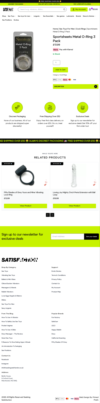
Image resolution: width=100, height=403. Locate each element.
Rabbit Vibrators (7, 292)
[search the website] (64, 9)
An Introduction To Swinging (12, 346)
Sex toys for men (24, 16)
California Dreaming (58, 338)
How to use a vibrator (10, 317)
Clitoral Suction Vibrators (10, 283)
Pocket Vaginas (7, 325)
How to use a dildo (9, 330)
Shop (4, 16)
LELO (53, 325)
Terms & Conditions (59, 275)
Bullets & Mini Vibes (8, 279)
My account (56, 287)
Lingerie (37, 16)
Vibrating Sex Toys (8, 275)
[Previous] (48, 215)
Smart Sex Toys (7, 338)
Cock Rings (81, 29)
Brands (78, 16)
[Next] (52, 215)
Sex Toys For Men (67, 29)
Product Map (56, 292)
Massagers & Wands (9, 287)
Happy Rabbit (56, 330)
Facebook (5, 359)
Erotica (16, 20)
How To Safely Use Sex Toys (12, 321)
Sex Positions (7, 20)
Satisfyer (55, 321)
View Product (25, 206)
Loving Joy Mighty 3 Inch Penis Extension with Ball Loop (74, 193)
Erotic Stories (56, 271)
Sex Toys (11, 16)
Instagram (5, 364)
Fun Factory (56, 317)
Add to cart (60, 70)
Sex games (61, 16)
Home (55, 29)
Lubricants (70, 16)
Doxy (53, 334)
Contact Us (56, 283)
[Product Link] (25, 175)
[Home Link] (8, 9)
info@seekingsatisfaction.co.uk (12, 368)
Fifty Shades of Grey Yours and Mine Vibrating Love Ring (23, 193)
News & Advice (88, 16)
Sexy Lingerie (6, 308)
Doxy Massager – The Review (12, 334)
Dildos (4, 300)
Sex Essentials (48, 16)
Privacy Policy (57, 279)
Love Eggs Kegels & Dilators (12, 296)
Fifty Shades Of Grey (59, 342)
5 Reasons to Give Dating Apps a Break (16, 342)
